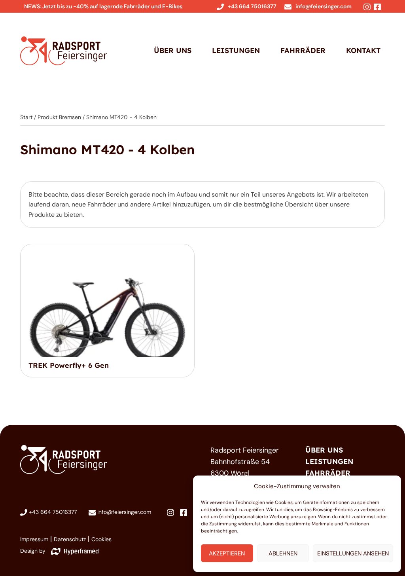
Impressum (34, 539)
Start (26, 117)
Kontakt (363, 50)
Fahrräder (303, 50)
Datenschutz (70, 539)
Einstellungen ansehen (353, 553)
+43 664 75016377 (252, 6)
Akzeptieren (227, 553)
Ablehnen (283, 553)
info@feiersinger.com (323, 6)
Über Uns (172, 50)
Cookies (101, 539)
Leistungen (236, 50)
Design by (33, 550)
